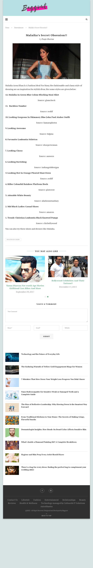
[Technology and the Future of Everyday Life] (12, 354)
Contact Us (12, 499)
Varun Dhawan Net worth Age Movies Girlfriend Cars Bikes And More (25, 287)
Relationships (68, 499)
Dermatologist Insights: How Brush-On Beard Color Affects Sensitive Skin (53, 429)
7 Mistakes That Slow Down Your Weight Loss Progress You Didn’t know (53, 379)
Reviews (12, 503)
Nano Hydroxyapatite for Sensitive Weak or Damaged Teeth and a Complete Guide (50, 393)
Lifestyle (25, 499)
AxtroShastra (46, 506)
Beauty (82, 499)
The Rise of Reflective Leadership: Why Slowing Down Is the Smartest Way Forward (54, 405)
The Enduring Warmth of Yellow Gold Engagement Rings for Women (51, 366)
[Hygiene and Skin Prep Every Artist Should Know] (12, 455)
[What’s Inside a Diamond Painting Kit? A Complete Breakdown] (12, 442)
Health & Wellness (28, 503)
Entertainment (18, 28)
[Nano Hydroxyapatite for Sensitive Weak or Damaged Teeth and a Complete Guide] (12, 392)
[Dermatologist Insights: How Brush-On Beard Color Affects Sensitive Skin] (12, 430)
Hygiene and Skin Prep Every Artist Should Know (42, 454)
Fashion (37, 499)
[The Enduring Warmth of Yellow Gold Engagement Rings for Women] (12, 367)
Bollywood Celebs (13, 239)
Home (7, 28)
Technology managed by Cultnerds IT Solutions (63, 503)
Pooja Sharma (48, 39)
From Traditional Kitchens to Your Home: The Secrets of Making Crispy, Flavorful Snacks (52, 418)
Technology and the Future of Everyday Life (40, 354)
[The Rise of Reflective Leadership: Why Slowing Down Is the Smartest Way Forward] (12, 405)
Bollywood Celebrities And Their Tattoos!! (68, 282)
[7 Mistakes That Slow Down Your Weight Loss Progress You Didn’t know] (12, 379)
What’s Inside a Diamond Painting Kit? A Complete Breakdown (49, 442)
